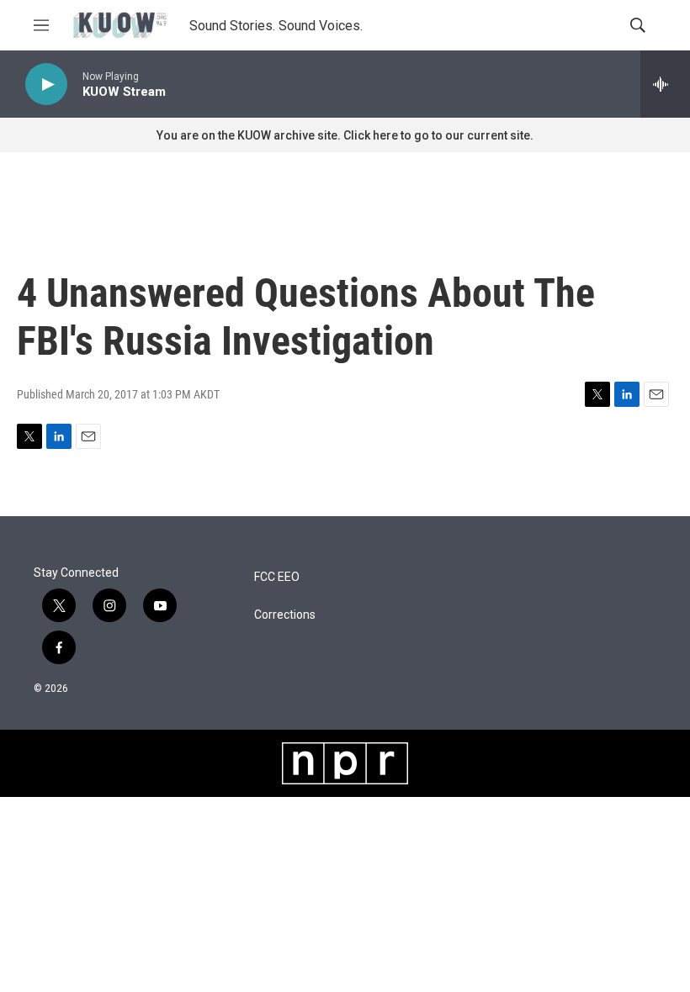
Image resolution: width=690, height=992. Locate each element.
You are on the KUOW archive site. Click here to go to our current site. (345, 135)
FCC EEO (277, 577)
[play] (46, 84)
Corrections (285, 615)
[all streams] (665, 84)
